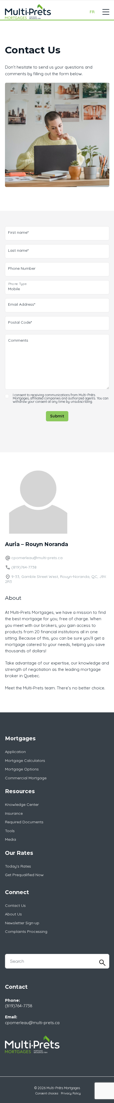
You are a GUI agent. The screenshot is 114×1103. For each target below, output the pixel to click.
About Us (13, 914)
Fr (92, 12)
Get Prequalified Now (24, 875)
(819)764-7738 (24, 567)
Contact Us (15, 905)
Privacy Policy (71, 1093)
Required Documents (24, 822)
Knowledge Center (22, 804)
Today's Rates (18, 866)
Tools (10, 831)
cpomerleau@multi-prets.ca (37, 557)
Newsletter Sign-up (22, 923)
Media (10, 839)
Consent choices (46, 1093)
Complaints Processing (26, 931)
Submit (57, 416)
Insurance (14, 813)
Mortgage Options (22, 769)
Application (15, 752)
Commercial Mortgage (25, 778)
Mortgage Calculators (25, 760)
